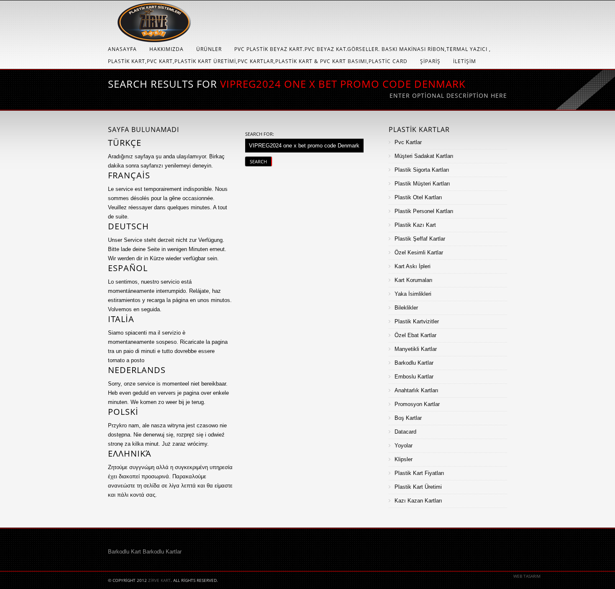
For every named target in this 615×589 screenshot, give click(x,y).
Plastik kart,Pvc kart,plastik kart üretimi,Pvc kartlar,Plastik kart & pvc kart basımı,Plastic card (257, 61)
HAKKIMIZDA (166, 49)
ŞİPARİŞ (430, 61)
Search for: (259, 134)
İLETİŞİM (464, 61)
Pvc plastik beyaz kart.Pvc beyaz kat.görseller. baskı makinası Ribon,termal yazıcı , (362, 49)
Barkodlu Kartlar (162, 551)
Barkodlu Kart (124, 551)
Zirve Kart (159, 580)
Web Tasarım (527, 576)
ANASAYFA (122, 49)
